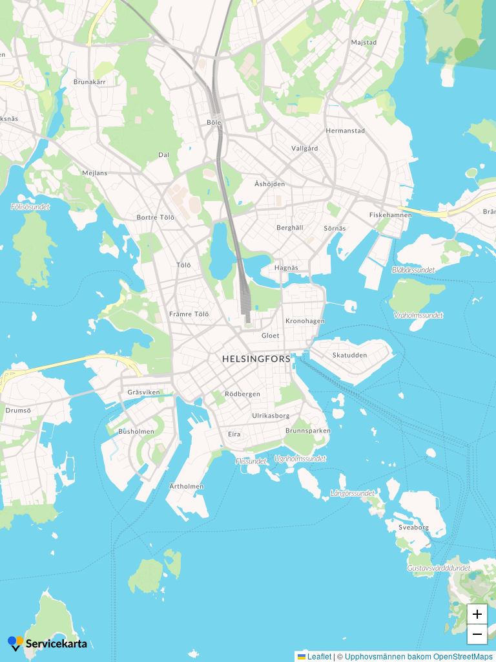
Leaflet (318, 655)
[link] (48, 645)
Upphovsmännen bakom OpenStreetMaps (419, 655)
